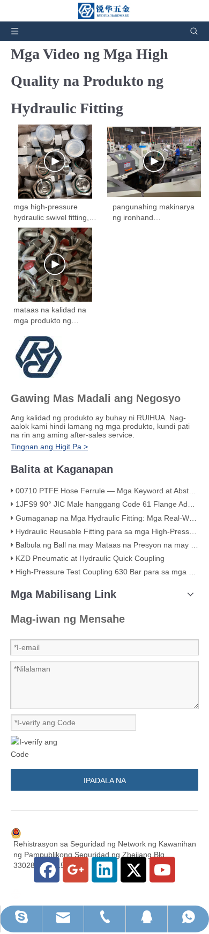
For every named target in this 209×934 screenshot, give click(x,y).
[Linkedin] (104, 869)
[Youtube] (162, 869)
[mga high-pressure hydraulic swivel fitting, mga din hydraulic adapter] (55, 162)
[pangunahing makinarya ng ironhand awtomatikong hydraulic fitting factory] (154, 162)
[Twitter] (133, 869)
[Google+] (75, 869)
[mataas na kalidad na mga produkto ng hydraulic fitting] (55, 265)
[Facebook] (46, 869)
